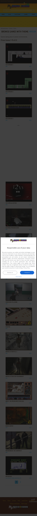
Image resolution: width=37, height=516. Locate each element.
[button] (18, 277)
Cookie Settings (19, 268)
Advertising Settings (20, 266)
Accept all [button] (27, 272)
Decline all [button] (10, 272)
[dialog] (18, 258)
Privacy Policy (26, 268)
